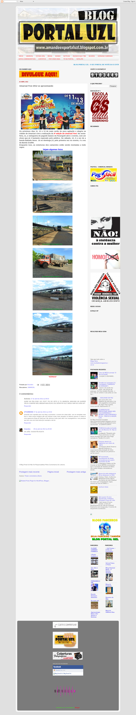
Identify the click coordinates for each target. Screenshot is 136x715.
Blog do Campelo (109, 585)
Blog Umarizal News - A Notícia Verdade (110, 570)
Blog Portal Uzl (67, 673)
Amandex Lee (59, 670)
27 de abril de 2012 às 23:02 (43, 412)
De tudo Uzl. (95, 600)
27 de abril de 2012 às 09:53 (40, 399)
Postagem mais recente (29, 472)
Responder (27, 406)
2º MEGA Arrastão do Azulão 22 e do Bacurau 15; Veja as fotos (107, 429)
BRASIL (50, 56)
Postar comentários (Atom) (33, 476)
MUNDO (58, 56)
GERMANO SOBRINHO (105, 56)
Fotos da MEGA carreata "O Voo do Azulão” (107, 373)
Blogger (77, 707)
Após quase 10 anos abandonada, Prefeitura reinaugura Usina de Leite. (107, 498)
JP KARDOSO (28, 412)
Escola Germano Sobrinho (94, 595)
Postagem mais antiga (76, 472)
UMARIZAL (29, 56)
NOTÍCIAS (66, 56)
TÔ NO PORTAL (68, 59)
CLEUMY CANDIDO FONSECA (94, 550)
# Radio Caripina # (94, 555)
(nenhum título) (103, 487)
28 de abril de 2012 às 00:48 (42, 429)
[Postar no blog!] (43, 385)
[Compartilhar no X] (45, 385)
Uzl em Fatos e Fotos (110, 563)
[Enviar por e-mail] (41, 385)
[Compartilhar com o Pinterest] (49, 385)
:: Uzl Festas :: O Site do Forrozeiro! (110, 550)
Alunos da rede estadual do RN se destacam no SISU (107, 474)
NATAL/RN (79, 59)
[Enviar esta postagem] (37, 384)
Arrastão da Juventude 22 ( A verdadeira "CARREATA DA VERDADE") (107, 384)
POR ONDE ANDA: (55, 59)
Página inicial (53, 472)
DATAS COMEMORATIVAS (27, 59)
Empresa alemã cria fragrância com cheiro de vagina (106, 443)
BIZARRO (92, 56)
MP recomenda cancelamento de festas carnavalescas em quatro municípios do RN (106, 459)
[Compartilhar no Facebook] (47, 385)
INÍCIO (21, 56)
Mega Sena (94, 361)
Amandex (30, 384)
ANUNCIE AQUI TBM (79, 56)
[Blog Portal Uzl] (58, 673)
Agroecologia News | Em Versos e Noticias (95, 614)
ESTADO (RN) (40, 56)
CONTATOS (42, 59)
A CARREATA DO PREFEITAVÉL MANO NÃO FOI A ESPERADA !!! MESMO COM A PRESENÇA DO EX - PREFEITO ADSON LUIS (107, 414)
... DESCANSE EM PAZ (106, 398)
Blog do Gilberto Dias (110, 611)
